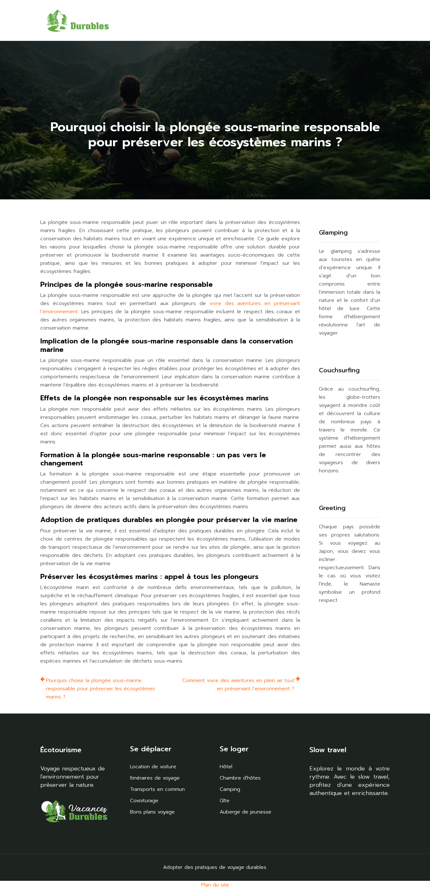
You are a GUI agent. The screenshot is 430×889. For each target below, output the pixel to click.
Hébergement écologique (290, 20)
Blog (378, 15)
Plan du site (215, 885)
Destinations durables (135, 20)
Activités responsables (185, 20)
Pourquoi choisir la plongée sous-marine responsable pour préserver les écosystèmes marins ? (100, 689)
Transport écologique (341, 20)
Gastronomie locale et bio (234, 20)
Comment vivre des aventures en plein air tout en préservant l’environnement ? (238, 684)
